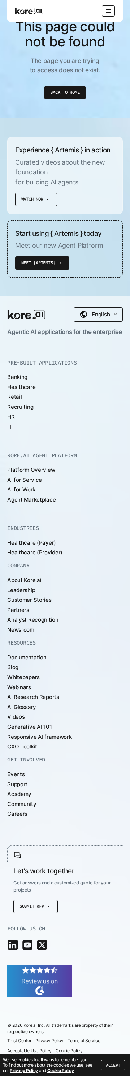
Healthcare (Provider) (34, 552)
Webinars (19, 687)
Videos (16, 716)
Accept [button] (113, 1065)
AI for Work (21, 489)
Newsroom (20, 629)
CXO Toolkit (22, 746)
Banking (17, 377)
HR (10, 416)
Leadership (21, 590)
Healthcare (21, 387)
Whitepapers (23, 677)
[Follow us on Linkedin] (12, 945)
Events (16, 774)
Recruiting (20, 406)
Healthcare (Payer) (31, 542)
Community (21, 804)
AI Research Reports (33, 696)
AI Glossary (21, 707)
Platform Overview (31, 469)
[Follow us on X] (42, 945)
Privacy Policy (24, 1070)
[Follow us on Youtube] (27, 945)
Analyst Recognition (32, 619)
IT (9, 426)
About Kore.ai (24, 580)
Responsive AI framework (39, 736)
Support (17, 784)
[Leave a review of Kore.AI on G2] (39, 980)
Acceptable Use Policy (29, 1050)
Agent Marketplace (31, 499)
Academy (19, 794)
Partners (18, 609)
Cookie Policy (60, 1070)
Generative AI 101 (29, 726)
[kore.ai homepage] (26, 315)
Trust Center (19, 1040)
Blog (12, 667)
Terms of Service (84, 1040)
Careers (17, 813)
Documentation (26, 657)
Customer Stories (29, 599)
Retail (14, 396)
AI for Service (24, 479)
